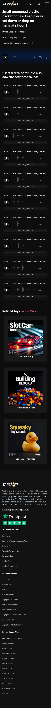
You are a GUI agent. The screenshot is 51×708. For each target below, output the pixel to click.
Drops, (5, 31)
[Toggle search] (31, 4)
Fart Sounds (7, 663)
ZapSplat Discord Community (14, 615)
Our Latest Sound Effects (12, 638)
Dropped (23, 31)
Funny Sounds (8, 643)
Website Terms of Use (11, 551)
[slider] (20, 56)
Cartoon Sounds (8, 688)
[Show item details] (46, 57)
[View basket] (39, 4)
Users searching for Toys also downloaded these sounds (22, 75)
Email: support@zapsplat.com (15, 509)
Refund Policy (7, 546)
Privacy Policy (7, 556)
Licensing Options (25, 98)
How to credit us (8, 595)
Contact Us (6, 585)
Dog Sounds (7, 668)
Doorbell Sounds (9, 653)
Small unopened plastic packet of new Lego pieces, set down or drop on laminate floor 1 (23, 19)
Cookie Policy (7, 561)
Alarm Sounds (8, 678)
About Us (6, 580)
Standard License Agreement (15, 43)
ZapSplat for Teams (10, 600)
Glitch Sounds (7, 683)
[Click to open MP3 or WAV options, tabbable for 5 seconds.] (34, 57)
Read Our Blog (8, 620)
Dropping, (13, 31)
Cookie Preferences (10, 566)
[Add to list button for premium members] (40, 57)
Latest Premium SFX (10, 605)
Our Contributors (9, 610)
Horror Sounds (8, 673)
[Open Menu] (47, 4)
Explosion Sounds (9, 658)
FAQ (4, 590)
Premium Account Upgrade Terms (15, 541)
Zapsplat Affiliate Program (12, 625)
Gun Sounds (7, 648)
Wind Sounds (7, 693)
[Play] (5, 57)
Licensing (6, 536)
